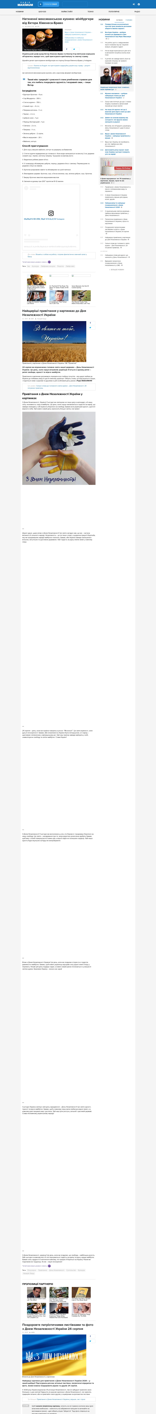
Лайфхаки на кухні (48, 266)
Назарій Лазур (41, 319)
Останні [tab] (119, 20)
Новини (20, 12)
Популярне (114, 12)
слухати (50, 4)
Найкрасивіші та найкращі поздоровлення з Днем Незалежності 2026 (78, 40)
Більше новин (117, 270)
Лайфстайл (66, 12)
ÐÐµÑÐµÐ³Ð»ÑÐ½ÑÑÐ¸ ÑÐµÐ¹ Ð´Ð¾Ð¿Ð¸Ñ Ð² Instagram (44, 219)
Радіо (137, 12)
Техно (91, 12)
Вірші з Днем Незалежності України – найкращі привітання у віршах (78, 33)
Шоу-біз (42, 12)
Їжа (28, 266)
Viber (49, 262)
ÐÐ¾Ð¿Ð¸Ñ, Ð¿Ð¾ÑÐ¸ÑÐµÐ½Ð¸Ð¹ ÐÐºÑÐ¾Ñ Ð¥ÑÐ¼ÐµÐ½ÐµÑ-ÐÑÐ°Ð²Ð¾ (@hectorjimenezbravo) (58, 247)
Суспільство (71, 1270)
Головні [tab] (129, 20)
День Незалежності (56, 1270)
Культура (35, 266)
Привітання (42, 1270)
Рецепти (60, 266)
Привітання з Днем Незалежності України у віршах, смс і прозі (61, 1399)
